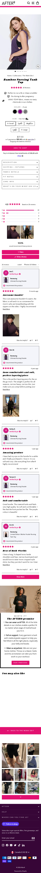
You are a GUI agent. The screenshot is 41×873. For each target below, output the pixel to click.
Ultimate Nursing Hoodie (18, 281)
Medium (29, 124)
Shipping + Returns (14, 167)
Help (4, 812)
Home (9, 76)
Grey (25, 111)
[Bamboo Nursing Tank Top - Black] (3, 711)
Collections (17, 76)
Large (15, 130)
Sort (20, 264)
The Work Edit (28, 76)
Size (19, 119)
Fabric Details (11, 172)
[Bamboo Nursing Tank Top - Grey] (8, 711)
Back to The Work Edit (22, 730)
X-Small (10, 124)
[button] (20, 87)
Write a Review (24, 257)
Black (15, 111)
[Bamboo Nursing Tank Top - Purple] (5, 711)
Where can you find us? (15, 817)
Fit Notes (8, 177)
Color (20, 107)
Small (20, 124)
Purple (20, 111)
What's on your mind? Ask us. (20, 186)
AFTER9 (5, 806)
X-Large (24, 130)
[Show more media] (20, 797)
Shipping (13, 141)
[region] (20, 232)
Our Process (20, 663)
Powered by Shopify (20, 871)
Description (10, 162)
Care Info (8, 181)
